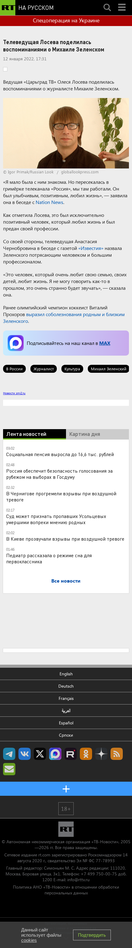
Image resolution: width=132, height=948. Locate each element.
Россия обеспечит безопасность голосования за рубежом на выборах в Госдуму (59, 473)
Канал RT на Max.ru (55, 754)
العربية (66, 710)
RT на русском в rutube (70, 754)
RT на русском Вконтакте (24, 754)
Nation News (49, 202)
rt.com (44, 855)
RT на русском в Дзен (101, 754)
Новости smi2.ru (14, 393)
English (66, 674)
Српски (66, 735)
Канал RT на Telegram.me (9, 754)
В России (14, 368)
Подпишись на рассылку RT (9, 769)
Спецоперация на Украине (66, 20)
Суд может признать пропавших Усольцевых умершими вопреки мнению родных (56, 519)
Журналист (43, 368)
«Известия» (90, 248)
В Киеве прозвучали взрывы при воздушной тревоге (65, 538)
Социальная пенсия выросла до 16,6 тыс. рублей (60, 454)
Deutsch (66, 686)
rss (117, 754)
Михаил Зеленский (108, 368)
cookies (29, 940)
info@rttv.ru (78, 879)
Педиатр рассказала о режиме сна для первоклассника (49, 558)
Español (66, 723)
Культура (72, 368)
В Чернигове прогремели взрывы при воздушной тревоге (61, 496)
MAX (104, 343)
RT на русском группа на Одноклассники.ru (86, 754)
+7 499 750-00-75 (99, 874)
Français (66, 698)
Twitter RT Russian (40, 754)
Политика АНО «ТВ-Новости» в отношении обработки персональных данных (66, 890)
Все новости (65, 580)
